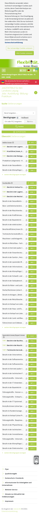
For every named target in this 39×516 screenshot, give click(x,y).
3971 (32, 143)
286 (32, 286)
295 (32, 397)
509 (32, 147)
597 (32, 350)
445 (32, 364)
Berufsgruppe (9, 117)
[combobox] (19, 113)
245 (32, 161)
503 (32, 152)
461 (32, 156)
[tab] (19, 469)
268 (32, 407)
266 (32, 411)
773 (32, 206)
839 (32, 202)
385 (32, 369)
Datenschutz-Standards (14, 478)
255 (32, 416)
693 (32, 211)
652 (32, 216)
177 (32, 449)
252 (32, 421)
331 (32, 388)
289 (32, 281)
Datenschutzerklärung (14, 42)
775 (32, 341)
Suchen (21, 126)
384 (32, 248)
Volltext (24, 117)
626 (32, 220)
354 (32, 272)
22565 (32, 183)
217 (32, 166)
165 (32, 323)
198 (32, 170)
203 (32, 314)
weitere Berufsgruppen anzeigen (15, 175)
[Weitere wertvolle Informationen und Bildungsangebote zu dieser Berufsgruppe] (26, 147)
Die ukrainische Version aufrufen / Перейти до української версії (17, 82)
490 (32, 239)
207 (32, 309)
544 (32, 234)
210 (32, 304)
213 (32, 444)
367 (32, 383)
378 (32, 378)
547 (32, 230)
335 (32, 276)
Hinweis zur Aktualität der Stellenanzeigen (13, 495)
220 (32, 435)
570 (32, 355)
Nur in (29, 121)
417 (32, 244)
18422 (32, 336)
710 (32, 346)
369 (32, 258)
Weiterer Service (11, 489)
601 (32, 225)
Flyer (7, 469)
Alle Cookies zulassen (24, 53)
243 (32, 425)
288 (32, 402)
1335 (31, 187)
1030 (31, 192)
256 (32, 290)
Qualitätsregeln (11, 473)
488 (32, 360)
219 (32, 439)
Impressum (9, 501)
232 (32, 300)
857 (32, 197)
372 (32, 253)
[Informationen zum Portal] (35, 92)
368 (32, 262)
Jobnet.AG (17, 509)
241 (32, 295)
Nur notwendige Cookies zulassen (19, 48)
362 (32, 267)
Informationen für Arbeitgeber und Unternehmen (17, 483)
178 (32, 318)
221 (32, 430)
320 (32, 392)
